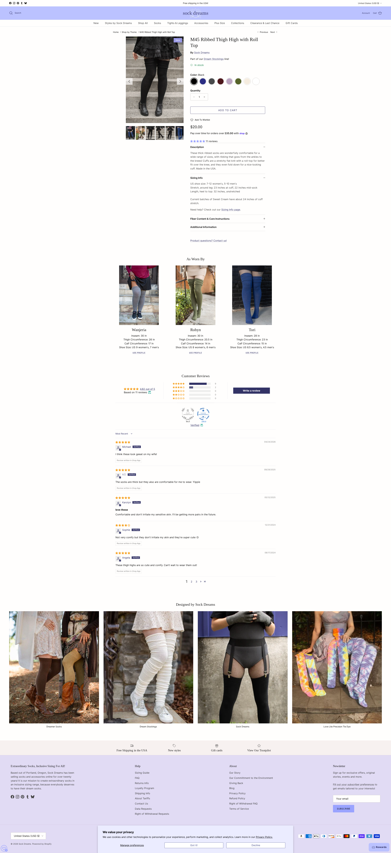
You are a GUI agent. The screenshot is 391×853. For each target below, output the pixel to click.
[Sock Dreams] (195, 13)
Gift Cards (292, 23)
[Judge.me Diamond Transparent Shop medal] (203, 414)
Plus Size (219, 23)
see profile (139, 353)
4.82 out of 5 (147, 388)
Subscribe (343, 808)
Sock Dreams (202, 52)
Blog (231, 788)
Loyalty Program (144, 788)
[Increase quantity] (205, 97)
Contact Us (141, 803)
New (96, 23)
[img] (122, 442)
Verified (194, 425)
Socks (157, 23)
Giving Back (236, 783)
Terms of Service (239, 808)
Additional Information (203, 227)
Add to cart (227, 110)
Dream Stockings (214, 58)
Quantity (195, 90)
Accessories (201, 23)
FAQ (137, 777)
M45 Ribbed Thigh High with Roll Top (157, 32)
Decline (256, 845)
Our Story (234, 772)
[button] (198, 141)
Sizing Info (196, 177)
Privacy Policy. (264, 836)
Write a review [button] (251, 390)
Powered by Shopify (41, 844)
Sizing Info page (230, 209)
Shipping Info (142, 793)
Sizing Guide (142, 772)
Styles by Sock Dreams (118, 23)
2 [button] (191, 581)
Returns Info (142, 783)
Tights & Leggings (177, 23)
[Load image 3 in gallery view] (155, 79)
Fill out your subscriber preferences (353, 784)
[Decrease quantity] (193, 97)
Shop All (143, 23)
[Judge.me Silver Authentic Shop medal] (188, 414)
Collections (237, 23)
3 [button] (196, 581)
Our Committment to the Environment (251, 777)
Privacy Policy (237, 793)
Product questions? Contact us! (208, 240)
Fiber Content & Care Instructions (210, 218)
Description (197, 147)
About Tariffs (142, 798)
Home (116, 32)
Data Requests (143, 808)
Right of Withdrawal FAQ (243, 803)
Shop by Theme (129, 32)
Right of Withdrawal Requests (152, 813)
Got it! (193, 845)
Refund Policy (237, 798)
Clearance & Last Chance (264, 23)
